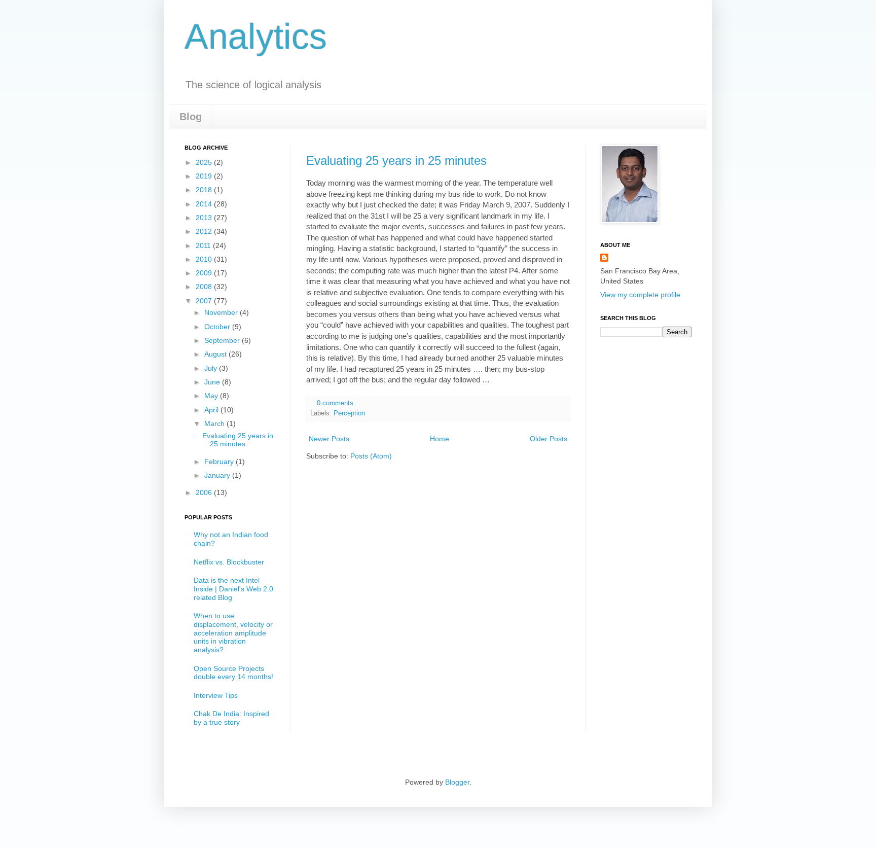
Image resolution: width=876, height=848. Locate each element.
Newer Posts (329, 439)
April (212, 410)
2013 (205, 218)
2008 (205, 286)
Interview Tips (216, 695)
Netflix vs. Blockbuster (229, 562)
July (211, 368)
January (218, 475)
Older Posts (548, 439)
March (215, 423)
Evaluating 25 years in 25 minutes (396, 160)
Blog (190, 116)
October (218, 327)
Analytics (256, 36)
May (212, 396)
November (222, 312)
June (213, 382)
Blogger (457, 782)
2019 (205, 176)
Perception (349, 413)
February (220, 461)
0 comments (335, 403)
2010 (205, 259)
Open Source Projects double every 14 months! (233, 672)
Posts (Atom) (371, 456)
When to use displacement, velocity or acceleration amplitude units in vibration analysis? (233, 633)
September (223, 340)
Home (439, 439)
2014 (205, 204)
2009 (205, 273)
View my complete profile (640, 295)
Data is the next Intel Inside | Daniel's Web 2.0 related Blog (233, 589)
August (216, 354)
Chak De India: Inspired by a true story (231, 718)
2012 (205, 231)
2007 (205, 301)
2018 (205, 190)
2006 (205, 492)
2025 (205, 162)
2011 (204, 245)
